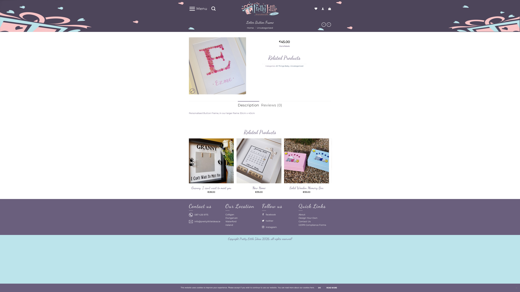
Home (250, 28)
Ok (319, 288)
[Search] (213, 9)
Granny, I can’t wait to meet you (211, 188)
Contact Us (305, 221)
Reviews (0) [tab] (271, 105)
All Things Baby (282, 66)
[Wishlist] (316, 9)
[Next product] (324, 24)
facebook (270, 214)
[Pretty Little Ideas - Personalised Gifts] (260, 8)
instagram (270, 227)
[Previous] (189, 168)
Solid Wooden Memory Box (307, 188)
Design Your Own (308, 218)
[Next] (330, 168)
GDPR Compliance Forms (312, 225)
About (302, 214)
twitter (268, 221)
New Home (259, 188)
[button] (198, 8)
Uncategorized (265, 28)
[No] (516, 288)
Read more (331, 288)
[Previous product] (329, 24)
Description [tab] (248, 105)
